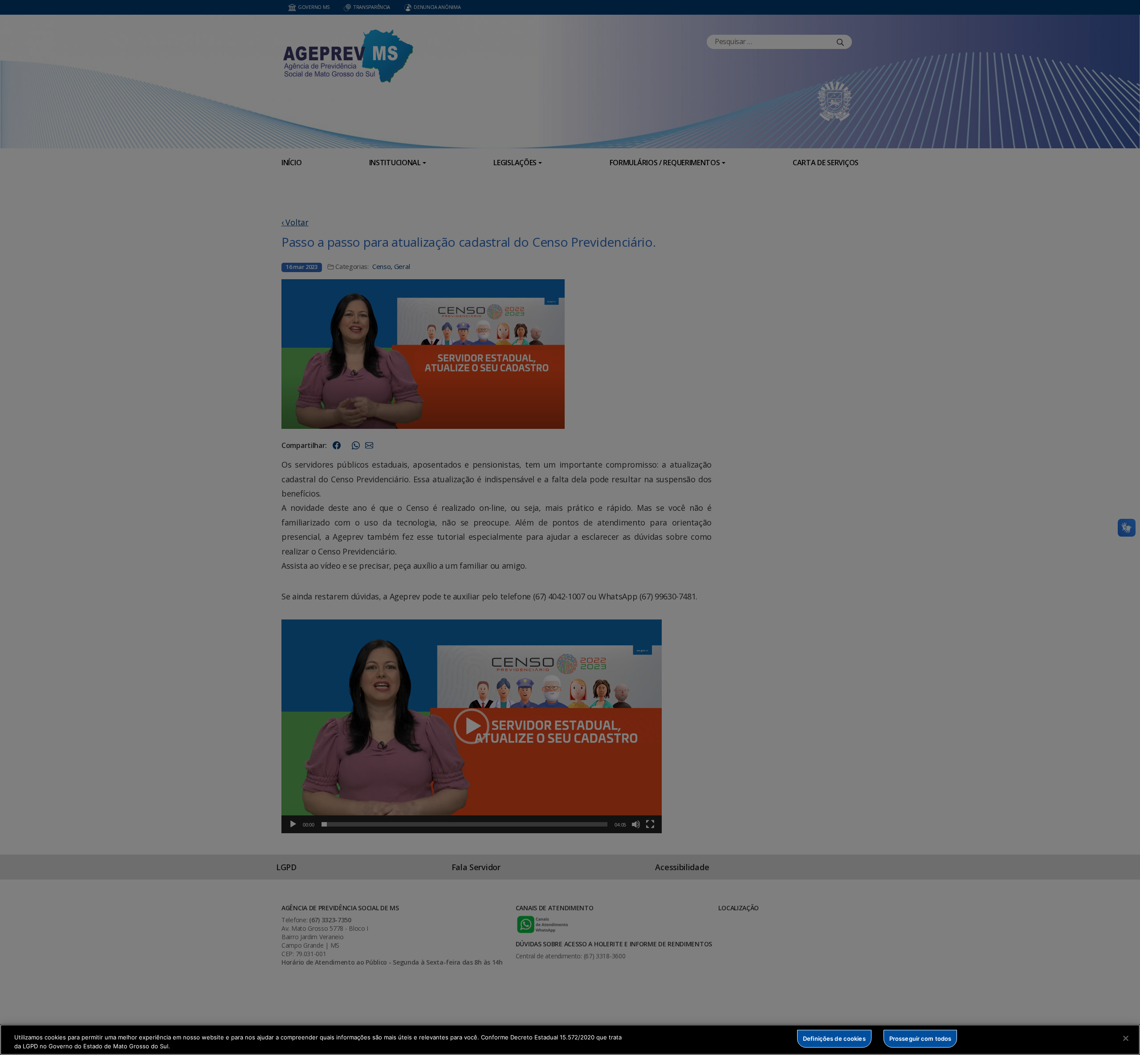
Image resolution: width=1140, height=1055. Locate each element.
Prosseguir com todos (920, 1038)
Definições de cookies (834, 1038)
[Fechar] (1126, 1038)
